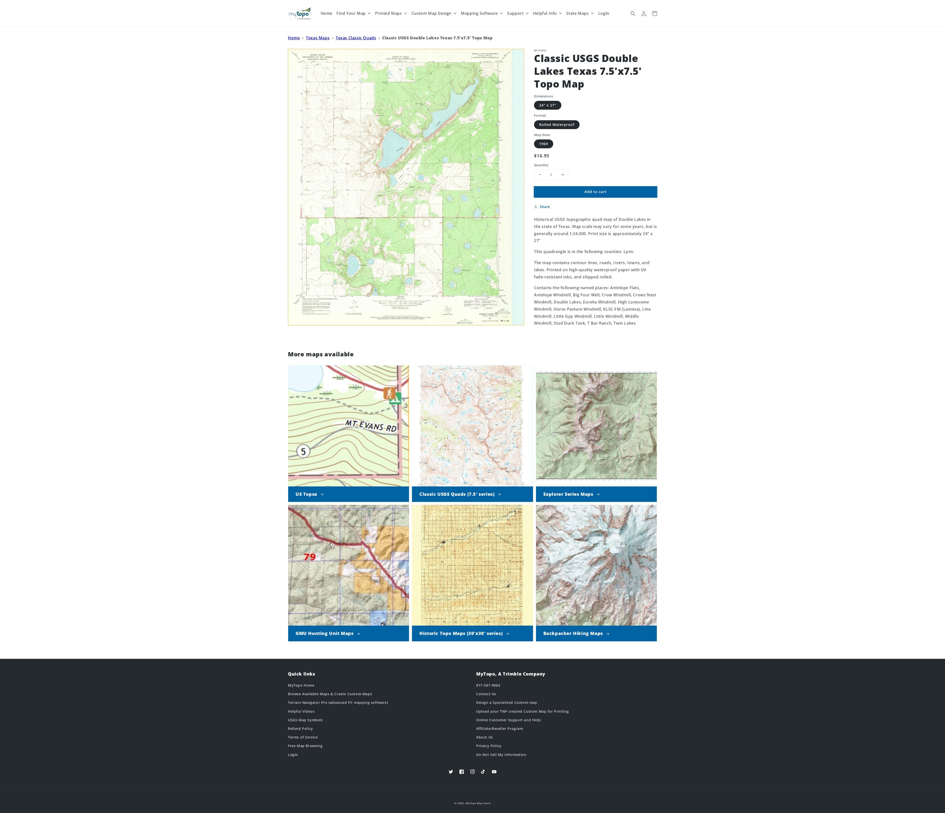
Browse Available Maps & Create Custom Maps (330, 694)
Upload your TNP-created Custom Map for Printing (522, 711)
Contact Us (486, 694)
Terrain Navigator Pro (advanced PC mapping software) (338, 702)
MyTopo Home (301, 685)
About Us (484, 737)
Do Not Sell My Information (501, 754)
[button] (633, 13)
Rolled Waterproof (556, 124)
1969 (543, 143)
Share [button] (545, 206)
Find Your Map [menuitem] (351, 13)
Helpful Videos (301, 711)
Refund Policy (300, 728)
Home (294, 38)
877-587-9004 (488, 685)
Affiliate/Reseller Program (499, 728)
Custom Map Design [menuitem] (431, 13)
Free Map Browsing (305, 745)
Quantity (541, 165)
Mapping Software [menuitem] (479, 13)
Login (293, 754)
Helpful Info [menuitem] (545, 13)
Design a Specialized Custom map (506, 702)
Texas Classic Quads (356, 38)
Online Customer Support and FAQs (508, 720)
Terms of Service (303, 737)
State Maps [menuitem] (577, 13)
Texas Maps (318, 38)
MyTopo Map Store (478, 803)
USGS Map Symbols (305, 720)
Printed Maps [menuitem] (388, 13)
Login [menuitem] (603, 13)
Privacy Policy (488, 745)
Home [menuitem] (326, 13)
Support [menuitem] (515, 13)
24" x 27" (547, 105)
